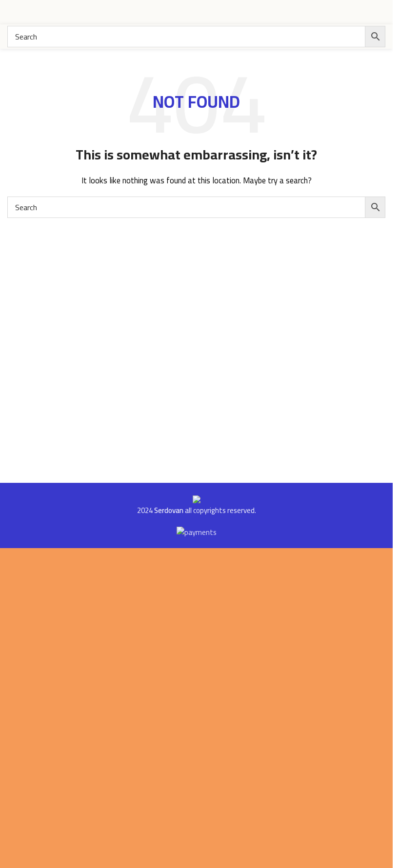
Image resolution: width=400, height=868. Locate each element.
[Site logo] (348, 11)
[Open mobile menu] (11, 12)
